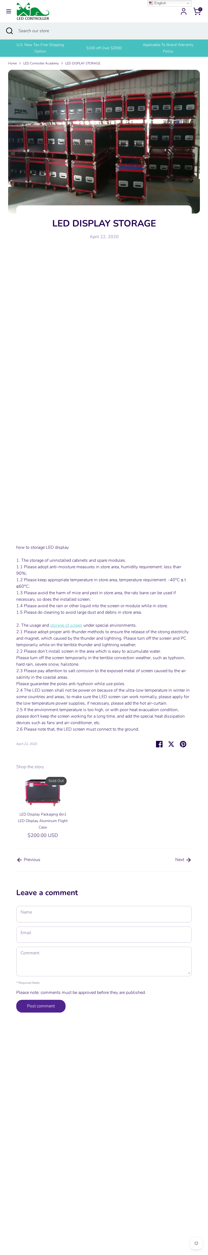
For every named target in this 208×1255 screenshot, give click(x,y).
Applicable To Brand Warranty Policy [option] (168, 48)
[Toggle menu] (8, 11)
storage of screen (66, 625)
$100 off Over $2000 (104, 48)
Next (180, 860)
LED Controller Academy (41, 63)
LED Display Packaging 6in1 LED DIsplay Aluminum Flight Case (43, 821)
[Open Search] (9, 31)
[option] (40, 48)
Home (12, 63)
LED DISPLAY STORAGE (82, 63)
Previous (31, 860)
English (159, 3)
